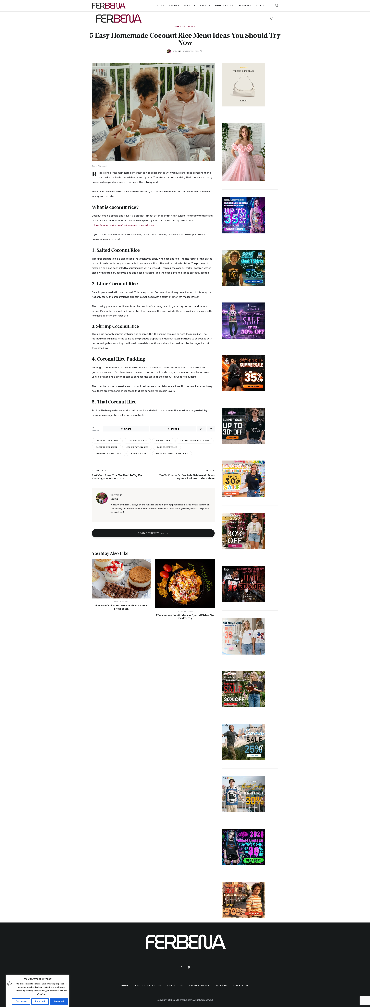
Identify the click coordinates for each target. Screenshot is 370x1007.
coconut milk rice (137, 441)
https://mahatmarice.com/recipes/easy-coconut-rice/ (123, 225)
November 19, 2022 (185, 611)
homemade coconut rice (109, 453)
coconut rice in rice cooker (194, 441)
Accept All (59, 1001)
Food (193, 27)
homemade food (139, 453)
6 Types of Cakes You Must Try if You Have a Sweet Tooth (121, 607)
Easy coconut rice (167, 447)
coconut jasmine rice (107, 441)
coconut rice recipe (106, 447)
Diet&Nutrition (182, 27)
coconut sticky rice (137, 447)
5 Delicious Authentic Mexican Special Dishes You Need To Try (185, 617)
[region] (37, 991)
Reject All (40, 1001)
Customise (21, 1001)
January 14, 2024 (121, 602)
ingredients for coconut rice (172, 453)
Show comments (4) (151, 533)
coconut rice (163, 441)
